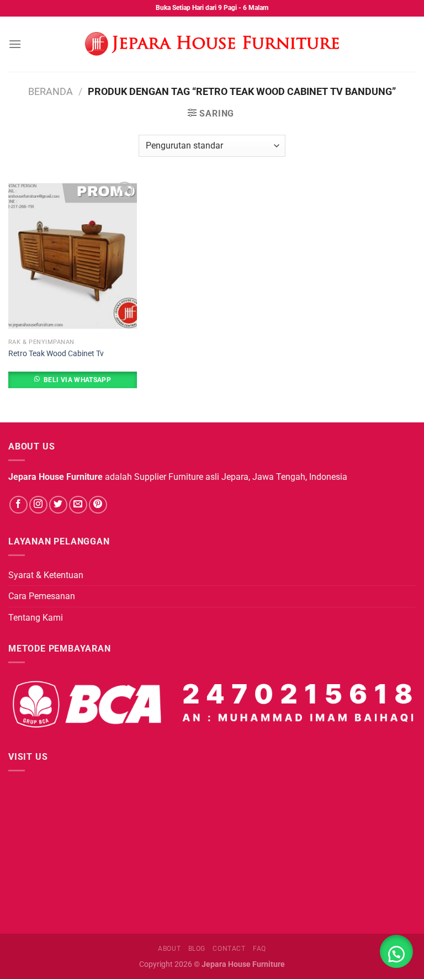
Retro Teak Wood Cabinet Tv (56, 353)
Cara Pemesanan (41, 596)
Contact (229, 948)
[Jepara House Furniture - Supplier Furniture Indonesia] (212, 44)
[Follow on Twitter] (58, 505)
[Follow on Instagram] (38, 505)
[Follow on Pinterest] (98, 505)
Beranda (50, 91)
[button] (396, 951)
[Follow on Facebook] (18, 505)
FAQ (259, 948)
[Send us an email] (78, 505)
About (169, 948)
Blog (196, 948)
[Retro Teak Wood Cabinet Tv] (72, 256)
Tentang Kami (35, 617)
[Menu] (15, 43)
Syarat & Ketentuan (45, 575)
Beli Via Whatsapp (77, 380)
